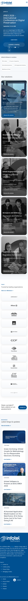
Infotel (12, 546)
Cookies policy (6, 567)
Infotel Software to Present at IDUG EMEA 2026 (13, 483)
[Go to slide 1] (11, 47)
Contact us (22, 407)
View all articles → (6, 425)
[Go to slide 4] (16, 47)
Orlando (5, 586)
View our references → (7, 290)
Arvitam (5, 584)
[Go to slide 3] (15, 47)
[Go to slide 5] (18, 47)
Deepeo (5, 588)
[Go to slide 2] (13, 47)
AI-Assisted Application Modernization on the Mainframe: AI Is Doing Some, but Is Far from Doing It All (13, 516)
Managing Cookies (7, 571)
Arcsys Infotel (6, 581)
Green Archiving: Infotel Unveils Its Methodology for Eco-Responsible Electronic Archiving (13, 452)
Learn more (14, 39)
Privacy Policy (6, 569)
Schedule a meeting (14, 44)
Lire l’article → (7, 459)
